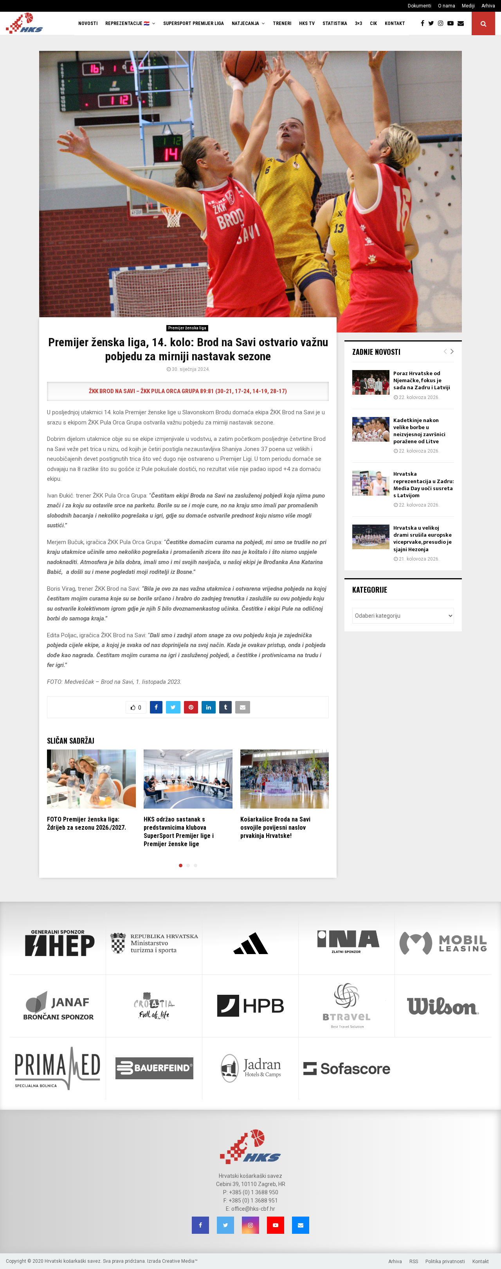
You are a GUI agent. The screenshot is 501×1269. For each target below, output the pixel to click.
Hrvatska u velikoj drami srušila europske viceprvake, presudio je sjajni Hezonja (422, 538)
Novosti (87, 23)
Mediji (468, 6)
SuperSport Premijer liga (193, 23)
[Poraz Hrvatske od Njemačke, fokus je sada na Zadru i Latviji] (370, 382)
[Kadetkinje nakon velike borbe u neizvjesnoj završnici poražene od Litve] (370, 429)
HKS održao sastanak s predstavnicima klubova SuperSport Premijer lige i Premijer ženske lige (179, 831)
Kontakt (395, 23)
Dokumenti (419, 6)
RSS (413, 1261)
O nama (446, 6)
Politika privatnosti (445, 1261)
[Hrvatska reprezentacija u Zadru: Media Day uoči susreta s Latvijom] (370, 483)
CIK (373, 23)
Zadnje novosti (376, 352)
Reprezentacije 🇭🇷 (127, 23)
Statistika (335, 23)
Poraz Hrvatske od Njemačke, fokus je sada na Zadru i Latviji (421, 380)
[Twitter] (433, 23)
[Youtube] (452, 23)
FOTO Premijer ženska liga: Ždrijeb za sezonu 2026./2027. (86, 823)
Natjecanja (245, 23)
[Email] (463, 23)
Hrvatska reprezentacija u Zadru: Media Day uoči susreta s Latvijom (423, 484)
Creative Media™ (180, 1261)
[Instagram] (442, 23)
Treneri (282, 23)
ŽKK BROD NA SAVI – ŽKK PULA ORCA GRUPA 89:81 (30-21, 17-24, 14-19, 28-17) (188, 391)
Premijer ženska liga (187, 328)
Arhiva (488, 6)
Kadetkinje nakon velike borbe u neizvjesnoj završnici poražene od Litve (419, 431)
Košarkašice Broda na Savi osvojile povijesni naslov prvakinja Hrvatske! (275, 827)
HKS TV (307, 23)
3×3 (358, 23)
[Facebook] (424, 23)
